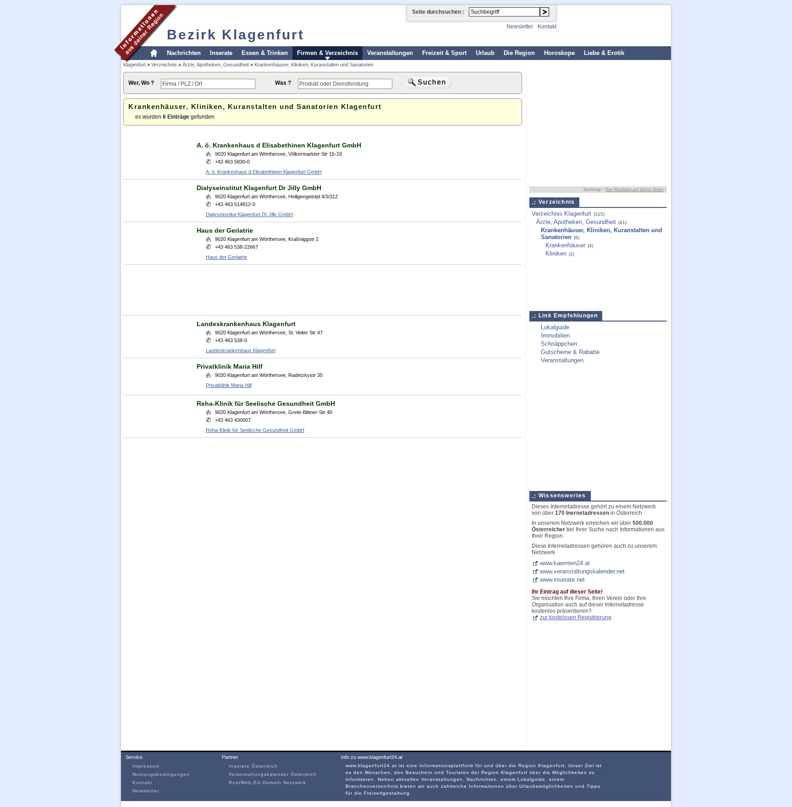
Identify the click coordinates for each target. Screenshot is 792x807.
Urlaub (485, 52)
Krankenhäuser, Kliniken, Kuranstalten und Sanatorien (314, 64)
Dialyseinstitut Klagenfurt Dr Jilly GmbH (259, 187)
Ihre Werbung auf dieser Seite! (634, 189)
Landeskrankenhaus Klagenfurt (246, 323)
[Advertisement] (290, 133)
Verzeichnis (164, 64)
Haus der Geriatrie (225, 230)
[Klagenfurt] (146, 61)
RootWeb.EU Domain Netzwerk (267, 782)
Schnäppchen (559, 343)
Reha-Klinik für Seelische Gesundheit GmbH (266, 403)
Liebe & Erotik (604, 52)
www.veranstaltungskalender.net (582, 571)
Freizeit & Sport (444, 52)
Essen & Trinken (265, 52)
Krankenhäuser (565, 245)
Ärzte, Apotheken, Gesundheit (215, 64)
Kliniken (555, 253)
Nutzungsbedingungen (161, 774)
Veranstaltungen (390, 52)
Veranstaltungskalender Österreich (273, 774)
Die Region (519, 52)
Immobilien (555, 335)
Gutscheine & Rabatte (570, 352)
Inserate (221, 52)
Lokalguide (555, 327)
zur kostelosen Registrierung (575, 617)
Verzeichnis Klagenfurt (561, 213)
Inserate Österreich (253, 766)
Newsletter (519, 26)
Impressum (146, 766)
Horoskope (559, 52)
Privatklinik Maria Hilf (230, 366)
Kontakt (547, 26)
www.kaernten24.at (565, 563)
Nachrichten (184, 52)
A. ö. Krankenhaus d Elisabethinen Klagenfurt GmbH (279, 145)
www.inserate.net (562, 579)
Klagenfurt (134, 64)
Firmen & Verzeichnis (327, 52)
